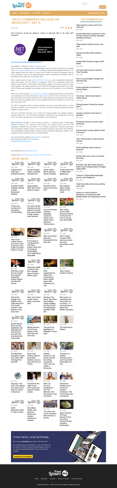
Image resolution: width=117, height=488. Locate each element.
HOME (14, 13)
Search (102, 7)
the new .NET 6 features (42, 80)
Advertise (44, 479)
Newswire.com (40, 66)
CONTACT (46, 13)
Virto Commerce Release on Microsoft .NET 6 (37, 155)
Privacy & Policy (77, 479)
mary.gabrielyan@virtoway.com (21, 141)
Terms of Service (63, 479)
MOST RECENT (24, 13)
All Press (36, 13)
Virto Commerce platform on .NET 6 (27, 70)
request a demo (35, 137)
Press (36, 479)
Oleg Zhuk (46, 96)
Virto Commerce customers (39, 94)
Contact (52, 479)
